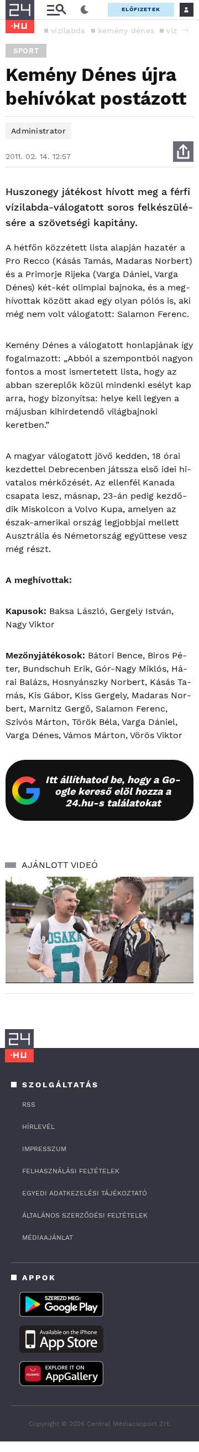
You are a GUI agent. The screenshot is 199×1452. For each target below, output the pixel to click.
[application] (99, 930)
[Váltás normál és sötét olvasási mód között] (84, 10)
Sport (26, 51)
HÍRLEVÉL (38, 1127)
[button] (185, 30)
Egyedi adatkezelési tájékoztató (84, 1193)
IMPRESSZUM (44, 1149)
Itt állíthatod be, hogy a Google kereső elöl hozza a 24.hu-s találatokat (112, 791)
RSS (28, 1104)
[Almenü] (56, 9)
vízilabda (68, 30)
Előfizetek (141, 9)
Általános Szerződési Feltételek (85, 1215)
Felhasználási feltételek (70, 1171)
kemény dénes (126, 30)
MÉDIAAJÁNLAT (47, 1237)
